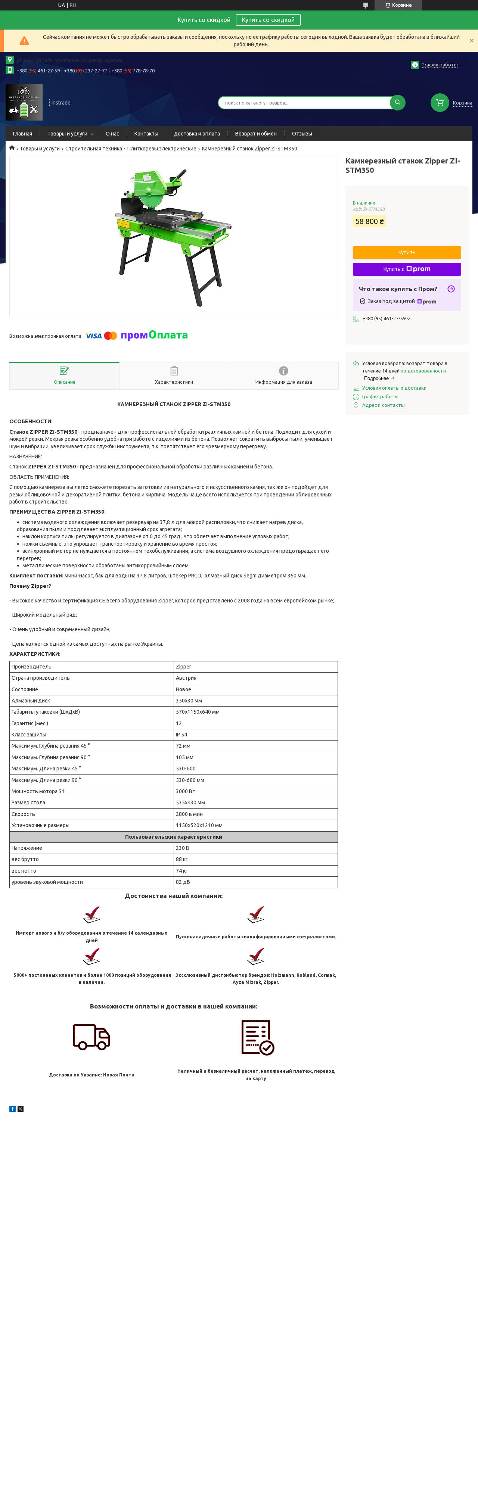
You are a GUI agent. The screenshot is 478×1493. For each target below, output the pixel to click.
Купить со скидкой (268, 19)
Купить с (394, 269)
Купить (407, 252)
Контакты (146, 133)
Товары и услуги (67, 133)
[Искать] (398, 102)
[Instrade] (24, 102)
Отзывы (302, 133)
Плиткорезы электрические (161, 149)
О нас (112, 133)
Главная (22, 133)
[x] (21, 1110)
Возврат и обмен (256, 133)
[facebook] (12, 1110)
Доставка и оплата (197, 133)
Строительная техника (93, 149)
